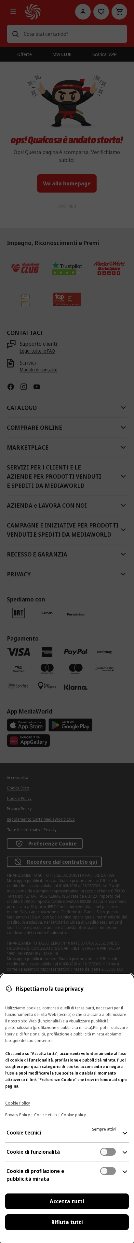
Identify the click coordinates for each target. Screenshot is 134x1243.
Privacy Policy (17, 1115)
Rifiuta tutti (67, 1222)
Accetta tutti (67, 1201)
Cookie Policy (17, 1103)
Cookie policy (73, 1115)
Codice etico (45, 1115)
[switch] (108, 1152)
